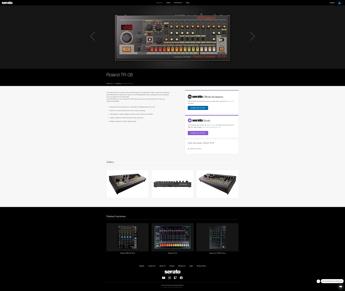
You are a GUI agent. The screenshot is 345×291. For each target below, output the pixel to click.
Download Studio (198, 133)
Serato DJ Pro (230, 101)
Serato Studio (211, 125)
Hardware (118, 83)
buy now (217, 127)
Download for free (207, 127)
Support (332, 2)
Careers (171, 266)
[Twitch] (175, 278)
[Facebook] (181, 278)
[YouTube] (163, 278)
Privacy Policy (201, 266)
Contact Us (152, 266)
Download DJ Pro (198, 108)
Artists (168, 2)
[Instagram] (169, 278)
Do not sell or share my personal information (172, 285)
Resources (181, 266)
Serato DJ (109, 83)
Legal (191, 266)
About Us (162, 266)
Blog (187, 2)
